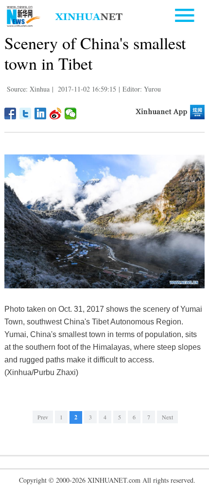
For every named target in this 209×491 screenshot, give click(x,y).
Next (167, 417)
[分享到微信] (71, 113)
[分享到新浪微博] (56, 113)
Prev (42, 417)
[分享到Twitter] (25, 113)
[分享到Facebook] (10, 113)
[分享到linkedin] (41, 113)
